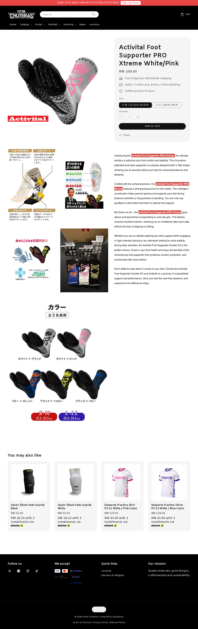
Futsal (38, 24)
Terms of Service (82, 622)
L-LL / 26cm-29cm (167, 105)
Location (94, 24)
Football (53, 24)
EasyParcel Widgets (112, 575)
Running (68, 24)
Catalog (24, 24)
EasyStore (118, 617)
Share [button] (126, 135)
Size (121, 99)
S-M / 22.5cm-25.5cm (135, 105)
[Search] (94, 14)
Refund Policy (117, 622)
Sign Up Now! (130, 2)
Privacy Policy (100, 622)
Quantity (123, 111)
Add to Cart (152, 126)
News (82, 24)
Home (13, 24)
